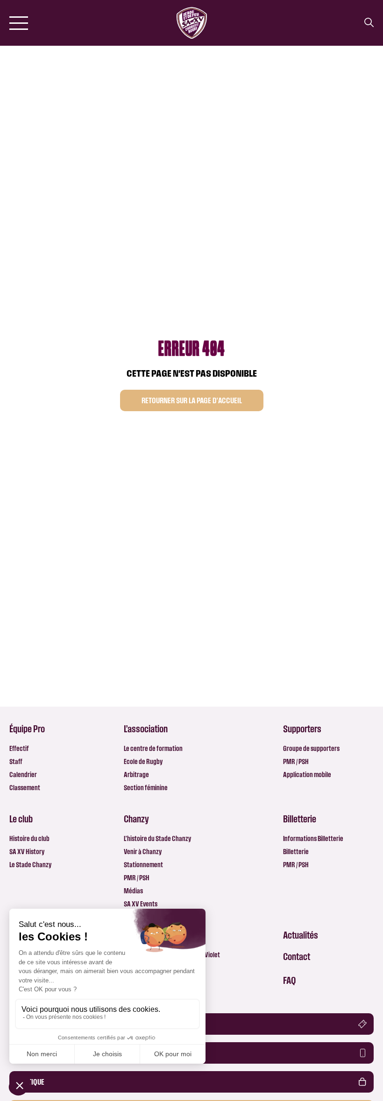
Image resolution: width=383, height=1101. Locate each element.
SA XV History (26, 852)
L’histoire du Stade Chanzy (157, 838)
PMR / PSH (296, 761)
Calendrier (23, 774)
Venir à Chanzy (143, 852)
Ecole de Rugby (143, 761)
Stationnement (143, 865)
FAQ (289, 980)
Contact (296, 956)
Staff (15, 761)
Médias (133, 891)
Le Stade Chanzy (30, 865)
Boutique (30, 1082)
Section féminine (146, 788)
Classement (24, 788)
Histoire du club (29, 838)
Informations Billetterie (313, 838)
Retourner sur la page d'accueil (192, 400)
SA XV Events (140, 904)
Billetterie (296, 852)
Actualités (300, 935)
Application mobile (307, 774)
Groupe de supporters (311, 748)
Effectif (19, 748)
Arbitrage (136, 774)
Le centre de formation (153, 748)
